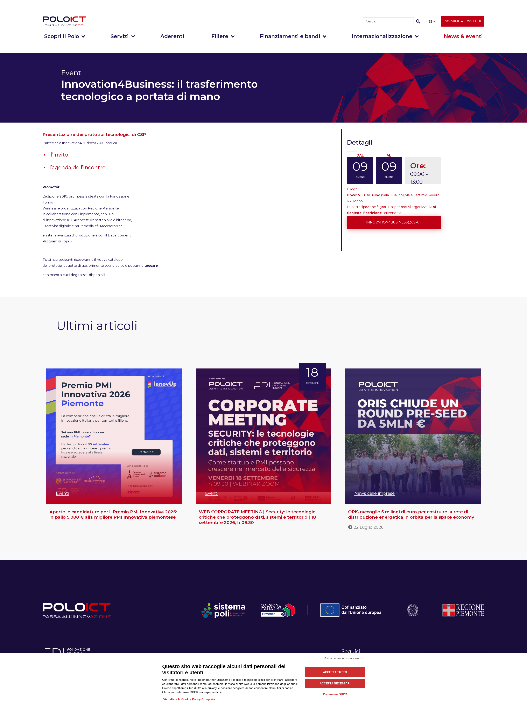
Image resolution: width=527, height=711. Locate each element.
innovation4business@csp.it (394, 222)
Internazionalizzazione (382, 36)
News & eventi (463, 36)
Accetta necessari (335, 683)
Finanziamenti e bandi (290, 36)
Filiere (219, 36)
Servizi (120, 36)
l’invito (58, 154)
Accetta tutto (335, 672)
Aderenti (172, 36)
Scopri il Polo (61, 36)
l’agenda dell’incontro (77, 167)
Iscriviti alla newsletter (463, 21)
